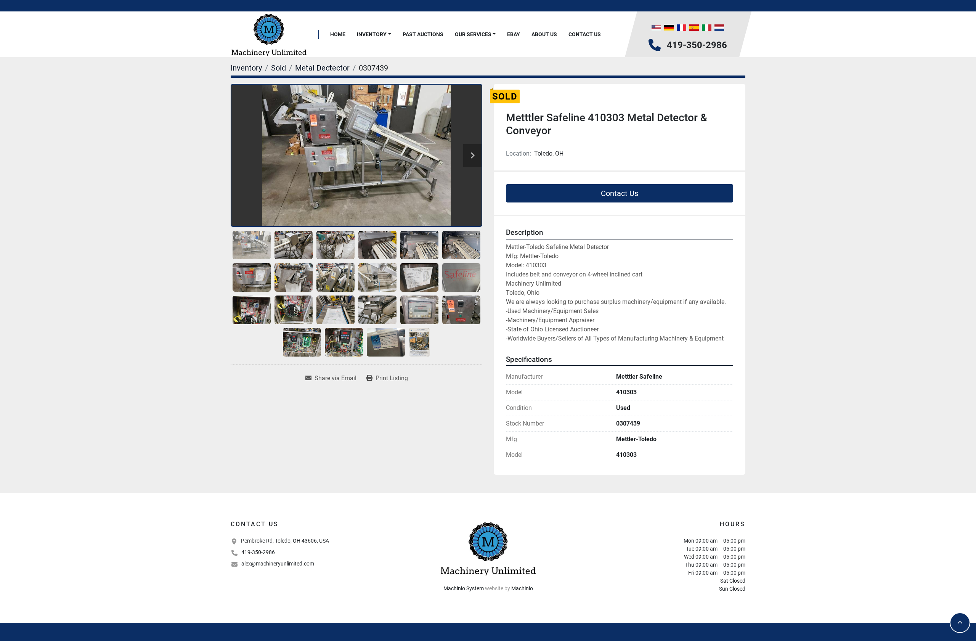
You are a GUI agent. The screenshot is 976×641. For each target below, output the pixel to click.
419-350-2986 (697, 45)
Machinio (522, 588)
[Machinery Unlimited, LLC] (488, 548)
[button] (374, 35)
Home (337, 34)
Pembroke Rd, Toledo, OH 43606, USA (285, 541)
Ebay (513, 34)
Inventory (372, 34)
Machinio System (463, 588)
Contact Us (584, 34)
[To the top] (960, 622)
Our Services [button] (473, 34)
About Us (544, 34)
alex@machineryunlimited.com (277, 564)
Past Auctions (423, 34)
